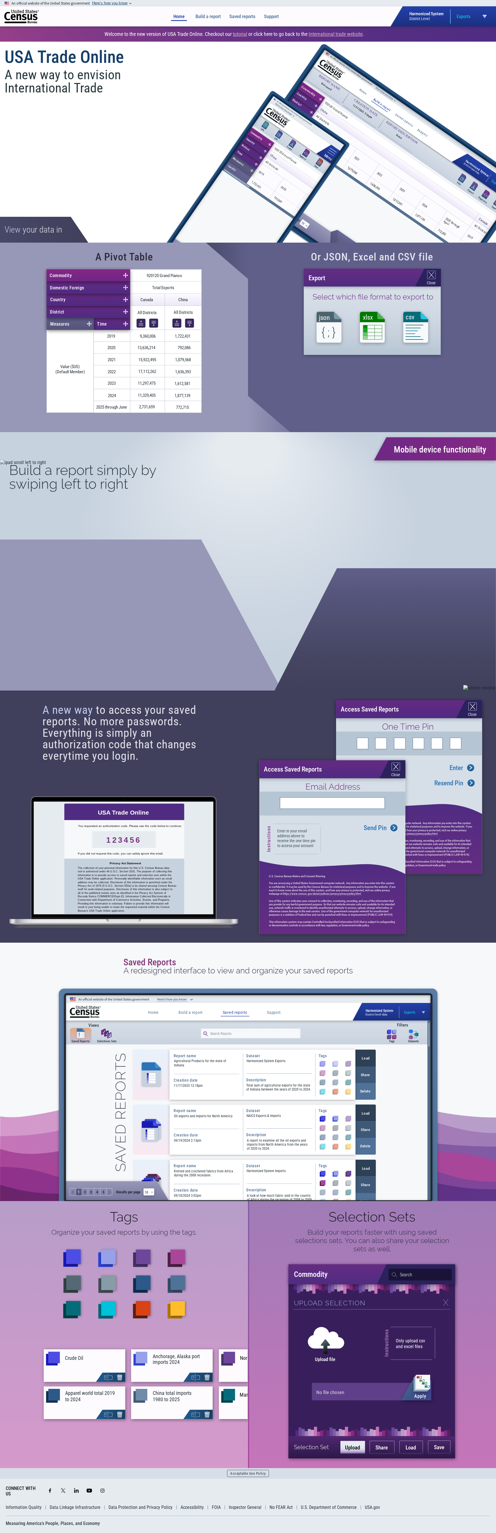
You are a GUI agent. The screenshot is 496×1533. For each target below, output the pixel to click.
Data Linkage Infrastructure (75, 1507)
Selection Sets (372, 1216)
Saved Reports (149, 962)
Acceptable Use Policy (248, 1473)
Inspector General (245, 1507)
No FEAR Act (281, 1507)
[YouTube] (89, 1491)
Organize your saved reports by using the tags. (124, 1232)
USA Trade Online (64, 57)
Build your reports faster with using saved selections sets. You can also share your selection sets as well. (372, 1240)
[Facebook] (50, 1491)
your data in (33, 230)
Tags (124, 1216)
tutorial (240, 34)
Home (179, 16)
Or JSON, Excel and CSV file (372, 257)
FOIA (216, 1507)
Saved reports (242, 16)
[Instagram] (102, 1491)
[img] (21, 16)
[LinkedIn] (76, 1491)
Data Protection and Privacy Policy (140, 1507)
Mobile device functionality (440, 449)
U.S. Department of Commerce (329, 1507)
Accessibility (192, 1507)
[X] (63, 1491)
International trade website (336, 34)
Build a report (208, 16)
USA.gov (372, 1507)
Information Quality (24, 1507)
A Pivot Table (124, 257)
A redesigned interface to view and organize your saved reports (238, 971)
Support (271, 16)
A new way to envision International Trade (63, 81)
